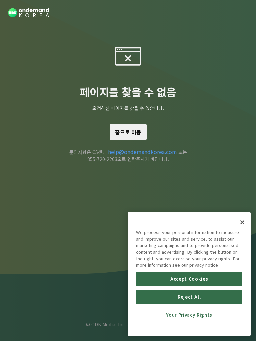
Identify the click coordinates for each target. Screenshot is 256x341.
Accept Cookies (189, 279)
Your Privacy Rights (189, 315)
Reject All (189, 297)
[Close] (242, 222)
